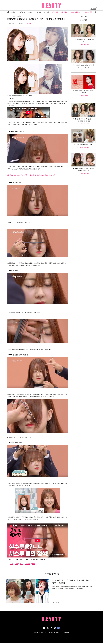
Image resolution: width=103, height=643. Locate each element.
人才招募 (43, 632)
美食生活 (38, 12)
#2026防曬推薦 (75, 12)
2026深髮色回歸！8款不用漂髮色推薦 (83, 40)
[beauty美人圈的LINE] (55, 628)
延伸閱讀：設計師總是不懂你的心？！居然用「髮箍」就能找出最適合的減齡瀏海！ (32, 175)
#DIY (21, 563)
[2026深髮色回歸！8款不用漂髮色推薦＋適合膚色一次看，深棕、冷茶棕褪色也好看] (83, 30)
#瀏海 (16, 563)
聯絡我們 (51, 632)
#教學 (33, 563)
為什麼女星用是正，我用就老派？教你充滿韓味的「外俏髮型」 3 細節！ (72, 581)
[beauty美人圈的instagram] (51, 628)
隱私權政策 (66, 632)
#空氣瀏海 (27, 563)
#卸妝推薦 (64, 12)
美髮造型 (19, 16)
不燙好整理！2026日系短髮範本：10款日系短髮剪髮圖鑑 (83, 120)
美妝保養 (14, 12)
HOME (9, 16)
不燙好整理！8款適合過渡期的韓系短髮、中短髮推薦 (83, 66)
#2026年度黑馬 (87, 12)
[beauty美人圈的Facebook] (44, 628)
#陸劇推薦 (55, 12)
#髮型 (11, 563)
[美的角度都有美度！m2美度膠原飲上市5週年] (83, 82)
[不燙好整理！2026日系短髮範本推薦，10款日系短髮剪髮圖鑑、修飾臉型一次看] (83, 110)
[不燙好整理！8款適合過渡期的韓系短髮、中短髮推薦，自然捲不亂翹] (83, 56)
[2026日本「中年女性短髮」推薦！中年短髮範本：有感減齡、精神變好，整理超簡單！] (83, 136)
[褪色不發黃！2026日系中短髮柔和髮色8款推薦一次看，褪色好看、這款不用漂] (83, 160)
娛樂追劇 (30, 12)
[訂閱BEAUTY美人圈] (59, 628)
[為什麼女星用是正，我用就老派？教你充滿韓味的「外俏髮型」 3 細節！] (27, 591)
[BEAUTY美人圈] (51, 5)
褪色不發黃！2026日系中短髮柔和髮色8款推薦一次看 (83, 169)
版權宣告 (58, 632)
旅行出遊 (46, 12)
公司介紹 (36, 632)
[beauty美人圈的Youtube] (48, 628)
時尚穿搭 (22, 12)
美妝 (14, 16)
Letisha (30, 23)
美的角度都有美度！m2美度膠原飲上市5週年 (83, 92)
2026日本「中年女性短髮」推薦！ (83, 144)
